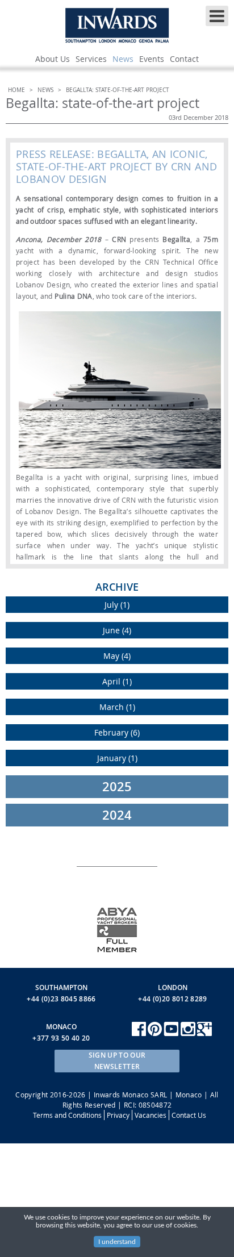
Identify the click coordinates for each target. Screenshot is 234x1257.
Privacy (118, 1115)
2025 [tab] (117, 786)
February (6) (117, 732)
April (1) (117, 681)
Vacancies (150, 1115)
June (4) (117, 630)
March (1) (117, 706)
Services (91, 58)
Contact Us (189, 1115)
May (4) (117, 655)
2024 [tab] (117, 815)
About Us (52, 58)
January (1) (117, 758)
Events (151, 58)
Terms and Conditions (67, 1115)
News (122, 58)
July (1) (117, 604)
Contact (184, 58)
